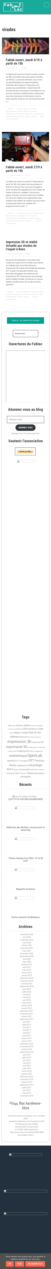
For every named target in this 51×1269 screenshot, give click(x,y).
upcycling (39, 773)
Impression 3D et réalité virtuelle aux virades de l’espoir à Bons (21, 245)
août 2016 (26, 1055)
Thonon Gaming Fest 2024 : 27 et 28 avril (25, 859)
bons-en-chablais (23, 292)
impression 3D (26, 114)
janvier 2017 (27, 1041)
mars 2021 (26, 951)
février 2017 (27, 1038)
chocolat (32, 109)
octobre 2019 (26, 964)
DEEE (25, 728)
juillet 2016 (26, 1057)
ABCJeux (11, 726)
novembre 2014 (26, 1096)
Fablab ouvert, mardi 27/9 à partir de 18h (24, 169)
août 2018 (26, 989)
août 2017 (26, 1022)
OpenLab (31, 218)
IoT (38, 747)
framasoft (9, 114)
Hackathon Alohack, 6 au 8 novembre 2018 (26, 1121)
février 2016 (27, 1071)
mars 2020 (26, 962)
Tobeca (27, 116)
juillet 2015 (26, 1088)
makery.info (23, 751)
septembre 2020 (27, 956)
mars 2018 (26, 1003)
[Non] (47, 1261)
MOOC (32, 751)
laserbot (42, 747)
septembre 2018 (27, 986)
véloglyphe (25, 776)
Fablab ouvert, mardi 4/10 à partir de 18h (24, 62)
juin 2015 (26, 1090)
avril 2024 (27, 937)
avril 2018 (27, 1000)
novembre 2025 (26, 934)
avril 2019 (27, 967)
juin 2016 (26, 1060)
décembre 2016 (26, 1044)
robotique (10, 773)
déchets (32, 729)
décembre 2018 (26, 978)
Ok (9, 1263)
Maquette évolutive (25, 889)
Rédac (24, 68)
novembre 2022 (26, 940)
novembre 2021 (26, 948)
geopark (17, 114)
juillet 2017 (26, 1025)
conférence (18, 729)
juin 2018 (26, 995)
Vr (31, 221)
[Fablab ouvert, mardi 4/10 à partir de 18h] (25, 46)
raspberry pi (22, 765)
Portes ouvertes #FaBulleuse (25, 917)
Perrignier (24, 761)
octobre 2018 (26, 984)
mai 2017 (27, 1030)
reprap (14, 221)
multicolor (20, 116)
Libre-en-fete (12, 751)
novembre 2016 (26, 1047)
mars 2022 (26, 943)
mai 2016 (27, 1063)
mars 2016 (26, 1068)
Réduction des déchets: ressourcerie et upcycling (25, 828)
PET (36, 294)
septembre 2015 (27, 1085)
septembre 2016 (27, 1052)
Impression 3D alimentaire (27, 216)
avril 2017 (27, 1033)
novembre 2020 (26, 954)
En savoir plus (35, 1263)
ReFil (14, 297)
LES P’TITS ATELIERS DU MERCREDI (25, 799)
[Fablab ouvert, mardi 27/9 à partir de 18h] (25, 146)
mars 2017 (26, 1036)
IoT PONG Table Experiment (26, 1129)
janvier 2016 (27, 1074)
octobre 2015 (26, 1082)
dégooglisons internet (14, 111)
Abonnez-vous (25, 427)
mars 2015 (26, 1093)
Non (19, 1263)
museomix (39, 751)
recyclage (35, 765)
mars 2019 (26, 970)
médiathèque (11, 116)
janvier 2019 (27, 975)
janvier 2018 (27, 1008)
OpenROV (11, 761)
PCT (18, 761)
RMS (32, 770)
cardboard (21, 213)
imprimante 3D (38, 114)
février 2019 (27, 973)
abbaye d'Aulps (23, 109)
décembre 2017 (26, 1011)
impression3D (38, 742)
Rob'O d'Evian (39, 770)
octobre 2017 (26, 1016)
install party (32, 747)
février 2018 (27, 1005)
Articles (10, 109)
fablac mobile (38, 213)
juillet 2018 (26, 992)
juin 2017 (26, 1027)
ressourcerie (24, 769)
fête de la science (30, 111)
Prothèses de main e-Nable (27, 1124)
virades (34, 116)
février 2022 (27, 945)
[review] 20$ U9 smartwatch (26, 1127)
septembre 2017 (27, 1019)
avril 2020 (27, 959)
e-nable (39, 728)
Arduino (19, 725)
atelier (27, 725)
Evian (11, 733)
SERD (17, 773)
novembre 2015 (26, 1079)
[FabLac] (13, 7)
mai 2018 (27, 997)
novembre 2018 (26, 981)
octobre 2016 (26, 1049)
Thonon (23, 773)
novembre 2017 (26, 1014)
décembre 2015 (26, 1077)
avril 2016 (27, 1066)
